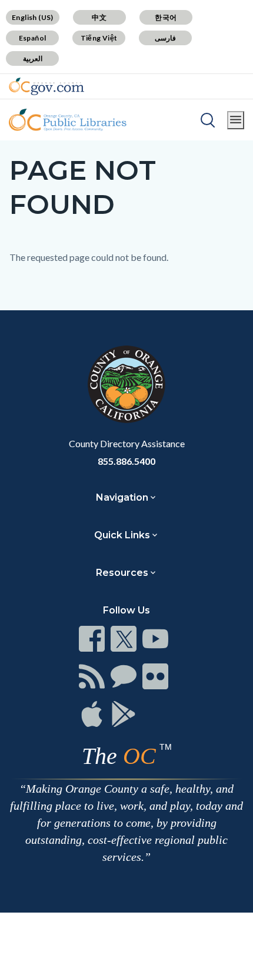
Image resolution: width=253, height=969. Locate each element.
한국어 (166, 17)
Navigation (122, 497)
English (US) (33, 17)
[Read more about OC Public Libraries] (67, 120)
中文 (99, 17)
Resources (122, 572)
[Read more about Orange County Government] (46, 86)
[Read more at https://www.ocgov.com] (126, 384)
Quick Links (122, 535)
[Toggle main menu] (235, 120)
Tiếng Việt (99, 37)
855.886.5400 (126, 461)
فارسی (165, 37)
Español (32, 37)
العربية (32, 58)
